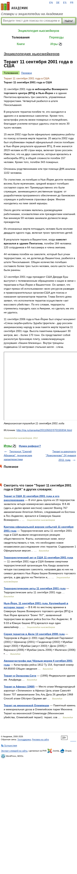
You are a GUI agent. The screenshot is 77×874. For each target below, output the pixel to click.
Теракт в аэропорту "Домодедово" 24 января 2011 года (61, 455)
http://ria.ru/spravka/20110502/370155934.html (44, 430)
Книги (21, 44)
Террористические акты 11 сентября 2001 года (35, 588)
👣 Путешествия (9, 745)
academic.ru (14, 6)
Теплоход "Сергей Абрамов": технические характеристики (18, 455)
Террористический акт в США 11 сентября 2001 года (38, 557)
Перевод (26, 72)
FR (71, 3)
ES (65, 3)
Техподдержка (24, 739)
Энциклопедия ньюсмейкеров (38, 30)
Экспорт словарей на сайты (14, 751)
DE (58, 3)
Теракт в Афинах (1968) (19, 686)
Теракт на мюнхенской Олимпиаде (26, 705)
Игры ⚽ (56, 44)
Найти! (69, 20)
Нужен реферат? (30, 445)
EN (51, 3)
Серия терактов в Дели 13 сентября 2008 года (34, 633)
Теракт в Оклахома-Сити (20, 675)
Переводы (56, 37)
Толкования (21, 37)
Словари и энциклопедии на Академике (32, 14)
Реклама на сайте (40, 739)
